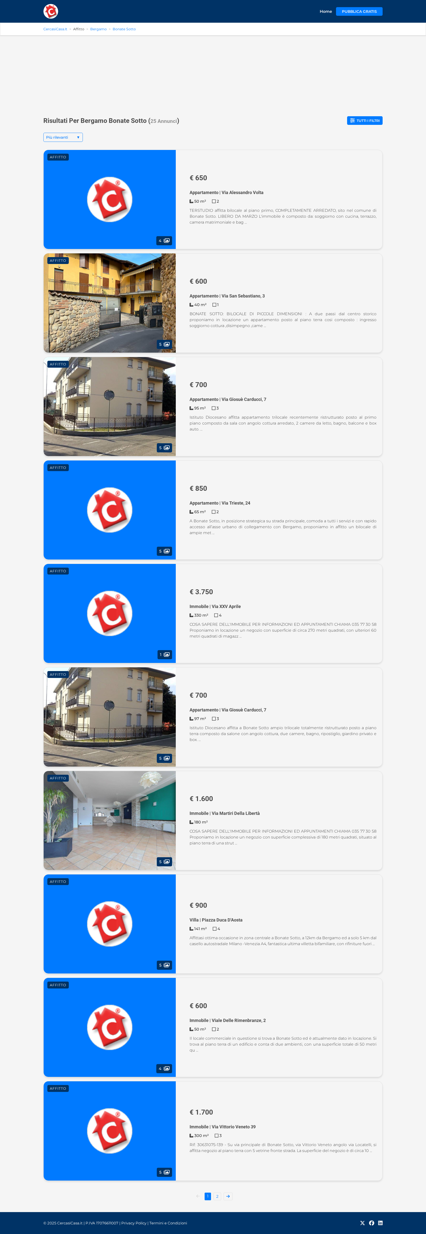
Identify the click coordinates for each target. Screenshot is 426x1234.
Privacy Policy (134, 1223)
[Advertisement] (213, 73)
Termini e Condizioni (168, 1223)
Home (326, 11)
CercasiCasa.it (55, 29)
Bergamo (98, 29)
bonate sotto (124, 29)
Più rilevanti (63, 137)
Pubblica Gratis (359, 11)
